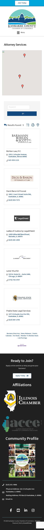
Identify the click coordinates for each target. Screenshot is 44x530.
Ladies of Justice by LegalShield (20, 231)
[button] (20, 76)
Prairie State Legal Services (18, 311)
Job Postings (22, 338)
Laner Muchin (12, 271)
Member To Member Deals (29, 336)
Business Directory (13, 334)
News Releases (26, 334)
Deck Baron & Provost (16, 191)
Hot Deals (16, 336)
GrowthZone (27, 523)
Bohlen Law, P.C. (13, 151)
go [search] (23, 113)
